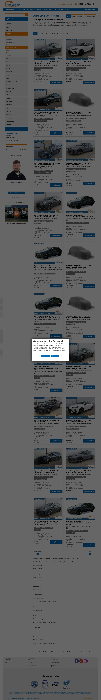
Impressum (46, 359)
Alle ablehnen (55, 355)
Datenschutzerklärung (38, 359)
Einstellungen (64, 355)
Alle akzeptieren (45, 355)
